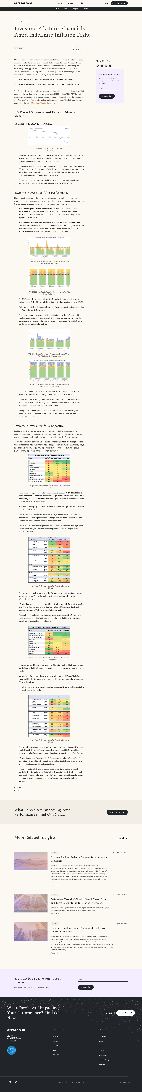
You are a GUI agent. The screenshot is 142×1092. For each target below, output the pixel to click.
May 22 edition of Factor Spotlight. (41, 103)
